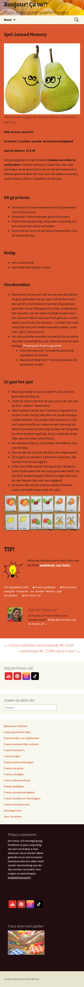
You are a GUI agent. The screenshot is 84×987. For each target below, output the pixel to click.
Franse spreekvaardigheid (19, 792)
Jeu (32, 591)
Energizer (9, 591)
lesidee (40, 591)
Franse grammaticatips (17, 732)
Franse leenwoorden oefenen (21, 744)
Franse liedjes (12, 756)
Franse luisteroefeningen (18, 762)
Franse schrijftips (14, 774)
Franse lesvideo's (14, 750)
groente (56, 346)
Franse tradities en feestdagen (22, 798)
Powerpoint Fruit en (36, 346)
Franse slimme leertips (17, 780)
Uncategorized (12, 810)
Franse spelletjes (45, 587)
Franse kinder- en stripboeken (21, 738)
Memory (50, 591)
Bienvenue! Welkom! (15, 726)
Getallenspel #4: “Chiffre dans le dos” (49, 650)
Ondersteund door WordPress (21, 979)
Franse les (22, 591)
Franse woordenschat (16, 804)
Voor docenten (12, 816)
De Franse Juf (33, 595)
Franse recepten (13, 768)
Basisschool (70, 587)
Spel (59, 591)
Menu (8, 20)
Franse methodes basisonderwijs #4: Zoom (39, 645)
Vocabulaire (11, 595)
